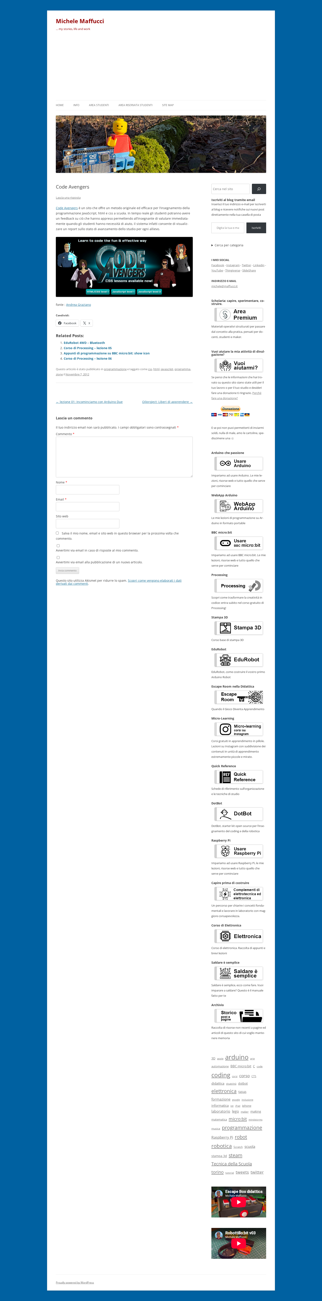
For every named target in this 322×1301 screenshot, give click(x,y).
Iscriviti (256, 228)
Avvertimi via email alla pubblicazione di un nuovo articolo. (99, 562)
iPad (237, 1105)
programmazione (115, 369)
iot (232, 1106)
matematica (219, 1119)
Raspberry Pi (222, 1137)
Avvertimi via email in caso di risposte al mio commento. (97, 550)
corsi (234, 1076)
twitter (257, 1172)
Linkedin (258, 265)
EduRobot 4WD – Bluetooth (84, 343)
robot (241, 1136)
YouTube (217, 270)
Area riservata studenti (135, 105)
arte (252, 1058)
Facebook (217, 265)
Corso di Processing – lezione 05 (88, 348)
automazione (220, 1066)
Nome (61, 482)
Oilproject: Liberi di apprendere (167, 402)
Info (76, 105)
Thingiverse (232, 270)
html (156, 369)
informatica (220, 1105)
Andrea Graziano (78, 305)
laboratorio (220, 1111)
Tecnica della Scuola (231, 1164)
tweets (242, 1172)
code (260, 1066)
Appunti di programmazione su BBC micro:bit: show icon (107, 353)
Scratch (238, 1147)
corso (244, 1076)
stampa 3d (219, 1156)
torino (217, 1172)
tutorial (229, 1172)
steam (235, 1155)
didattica (217, 1083)
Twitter (246, 265)
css (150, 369)
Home (60, 105)
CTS (253, 1076)
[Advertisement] (161, 67)
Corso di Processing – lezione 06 (88, 358)
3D (213, 1058)
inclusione (247, 1099)
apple (220, 1058)
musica (215, 1128)
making (255, 1111)
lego (235, 1111)
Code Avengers (67, 208)
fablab (242, 1092)
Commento (65, 434)
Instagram (233, 265)
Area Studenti (99, 105)
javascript (167, 369)
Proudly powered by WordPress (75, 1282)
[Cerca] (259, 189)
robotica (221, 1145)
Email (61, 499)
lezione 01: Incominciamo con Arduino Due (89, 402)
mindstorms (255, 1119)
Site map (168, 105)
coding (220, 1075)
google (236, 1099)
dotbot (243, 1083)
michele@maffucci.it (224, 286)
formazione (220, 1099)
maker (245, 1111)
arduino (236, 1057)
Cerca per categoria (229, 245)
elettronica (224, 1090)
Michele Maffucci (80, 21)
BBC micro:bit (240, 1066)
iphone (246, 1106)
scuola (249, 1146)
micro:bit (238, 1119)
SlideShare (249, 270)
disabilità (231, 1083)
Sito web (62, 516)
